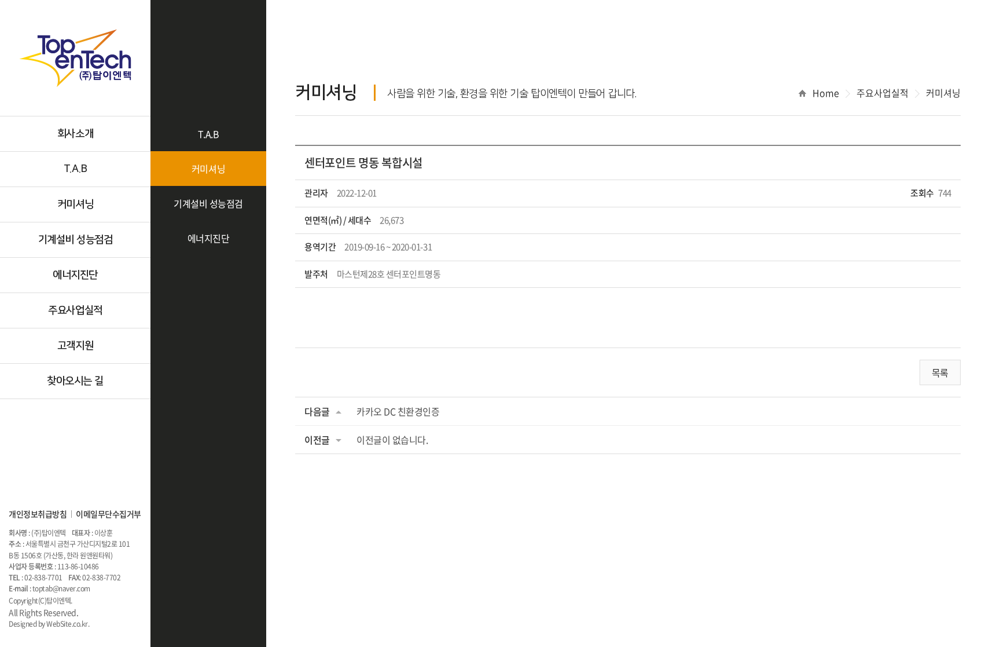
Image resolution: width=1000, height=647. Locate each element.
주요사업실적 (75, 310)
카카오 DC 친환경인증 (397, 411)
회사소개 (75, 134)
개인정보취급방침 (38, 514)
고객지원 (75, 346)
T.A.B (75, 169)
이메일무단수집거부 (108, 514)
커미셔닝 (75, 204)
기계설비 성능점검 (75, 240)
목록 (940, 372)
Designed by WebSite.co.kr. (49, 624)
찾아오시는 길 (75, 381)
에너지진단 (75, 275)
